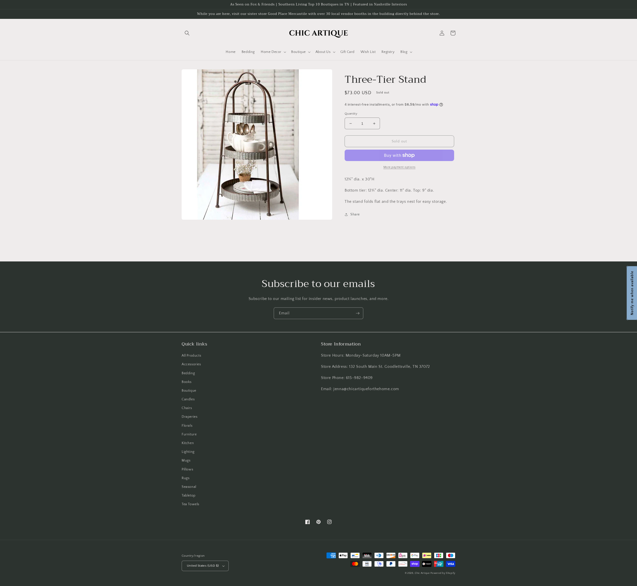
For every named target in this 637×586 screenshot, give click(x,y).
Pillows (187, 469)
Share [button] (355, 214)
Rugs (185, 478)
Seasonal (189, 487)
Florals (187, 426)
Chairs (187, 408)
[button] (187, 33)
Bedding (188, 373)
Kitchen (188, 443)
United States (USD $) (203, 565)
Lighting (188, 452)
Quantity (351, 113)
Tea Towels (190, 504)
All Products (191, 356)
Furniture (189, 434)
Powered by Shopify (442, 573)
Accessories (191, 364)
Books (187, 382)
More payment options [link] (399, 167)
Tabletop (189, 496)
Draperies (189, 417)
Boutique (189, 391)
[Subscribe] (357, 313)
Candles (188, 399)
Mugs (186, 460)
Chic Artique (422, 573)
